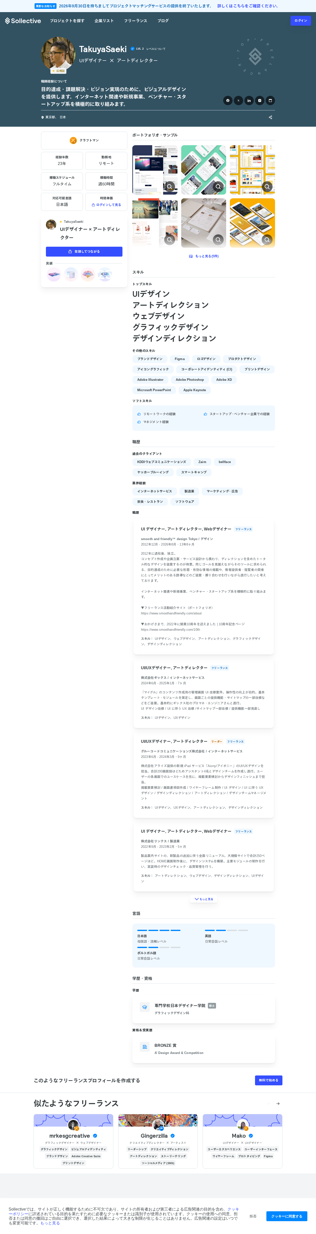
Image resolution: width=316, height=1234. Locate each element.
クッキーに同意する (286, 1216)
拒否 (253, 1216)
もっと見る (50, 1223)
